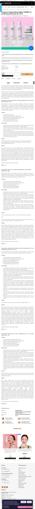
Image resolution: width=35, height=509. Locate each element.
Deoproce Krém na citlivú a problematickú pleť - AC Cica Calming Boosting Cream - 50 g (17, 63)
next (33, 447)
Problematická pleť (18, 411)
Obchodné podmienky (22, 477)
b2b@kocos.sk (6, 480)
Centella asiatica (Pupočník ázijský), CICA (22, 414)
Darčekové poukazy (21, 472)
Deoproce (26, 15)
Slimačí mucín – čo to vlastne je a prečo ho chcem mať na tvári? (8, 499)
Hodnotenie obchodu (4, 0)
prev (2, 447)
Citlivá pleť (24, 411)
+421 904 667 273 (6, 482)
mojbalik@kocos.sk (7, 474)
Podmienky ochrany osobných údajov (24, 476)
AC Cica (16, 415)
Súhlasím (29, 501)
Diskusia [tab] (25, 82)
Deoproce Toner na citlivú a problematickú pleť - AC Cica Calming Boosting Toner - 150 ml (17, 57)
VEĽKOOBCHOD (21, 484)
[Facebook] (2, 487)
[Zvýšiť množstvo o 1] (19, 74)
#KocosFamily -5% (21, 480)
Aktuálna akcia (20, 486)
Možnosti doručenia (4, 68)
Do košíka (27, 74)
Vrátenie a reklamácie (22, 475)
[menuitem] (3, 7)
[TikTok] (7, 487)
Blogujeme (20, 481)
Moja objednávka (21, 487)
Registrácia (31, 0)
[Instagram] (5, 487)
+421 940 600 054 (7, 471)
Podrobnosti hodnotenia (16, 15)
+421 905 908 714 (6, 477)
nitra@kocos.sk (6, 469)
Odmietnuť (23, 501)
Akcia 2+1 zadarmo (21, 479)
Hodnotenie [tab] (16, 82)
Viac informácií (16, 504)
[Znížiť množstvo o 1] (15, 74)
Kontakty (19, 470)
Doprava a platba (21, 473)
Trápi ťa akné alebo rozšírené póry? (7, 495)
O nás (11, 0)
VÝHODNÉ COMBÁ (18, 410)
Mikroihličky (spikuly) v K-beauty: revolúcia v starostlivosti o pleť (8, 493)
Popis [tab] (8, 82)
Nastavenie (6, 506)
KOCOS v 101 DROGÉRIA (22, 483)
